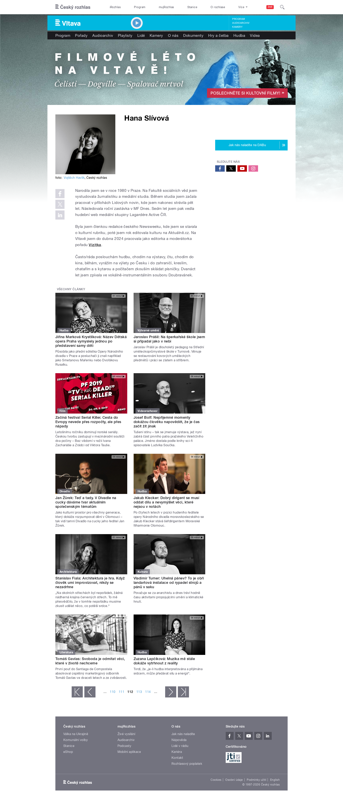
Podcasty (124, 746)
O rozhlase (218, 7)
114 (148, 692)
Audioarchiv (240, 23)
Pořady (81, 35)
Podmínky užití (256, 779)
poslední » (183, 691)
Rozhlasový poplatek (187, 764)
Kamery (237, 27)
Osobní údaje (234, 779)
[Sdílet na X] (60, 204)
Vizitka (95, 245)
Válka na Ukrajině (75, 734)
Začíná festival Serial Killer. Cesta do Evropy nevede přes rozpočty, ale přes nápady (88, 421)
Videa (255, 35)
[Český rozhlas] (72, 7)
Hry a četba (218, 35)
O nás (173, 35)
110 (112, 692)
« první (77, 691)
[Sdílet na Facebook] (60, 193)
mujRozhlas (166, 7)
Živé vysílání (126, 734)
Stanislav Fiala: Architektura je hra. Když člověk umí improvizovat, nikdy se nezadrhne (90, 582)
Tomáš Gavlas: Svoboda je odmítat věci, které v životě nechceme (90, 661)
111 (121, 692)
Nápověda (179, 740)
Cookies (216, 779)
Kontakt (177, 758)
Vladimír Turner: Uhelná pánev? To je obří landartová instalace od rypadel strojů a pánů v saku (169, 582)
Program (139, 7)
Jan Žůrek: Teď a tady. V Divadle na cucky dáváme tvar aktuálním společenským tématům (85, 502)
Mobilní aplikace (129, 752)
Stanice (192, 7)
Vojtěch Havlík (74, 178)
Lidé (141, 35)
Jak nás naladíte (183, 734)
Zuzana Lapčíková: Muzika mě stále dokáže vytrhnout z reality (164, 661)
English (275, 779)
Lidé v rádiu (180, 746)
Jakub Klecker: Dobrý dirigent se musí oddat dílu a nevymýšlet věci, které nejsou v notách (166, 502)
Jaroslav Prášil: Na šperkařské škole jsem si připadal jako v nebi (169, 339)
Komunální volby (75, 740)
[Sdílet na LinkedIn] (60, 215)
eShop (68, 752)
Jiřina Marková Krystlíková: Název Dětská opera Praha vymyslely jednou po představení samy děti (91, 341)
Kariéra (177, 752)
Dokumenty (193, 35)
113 (139, 692)
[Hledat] (282, 7)
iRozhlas (115, 7)
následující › (170, 691)
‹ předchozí (89, 691)
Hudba (239, 35)
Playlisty (125, 35)
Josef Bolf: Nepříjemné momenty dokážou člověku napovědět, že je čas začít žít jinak (167, 421)
